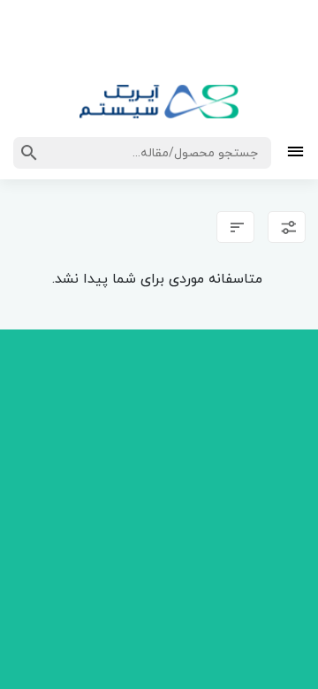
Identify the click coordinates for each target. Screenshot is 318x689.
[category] (295, 153)
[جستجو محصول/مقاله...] (29, 153)
